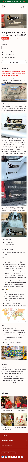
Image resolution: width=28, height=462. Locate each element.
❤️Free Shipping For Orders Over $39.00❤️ (14, 1)
